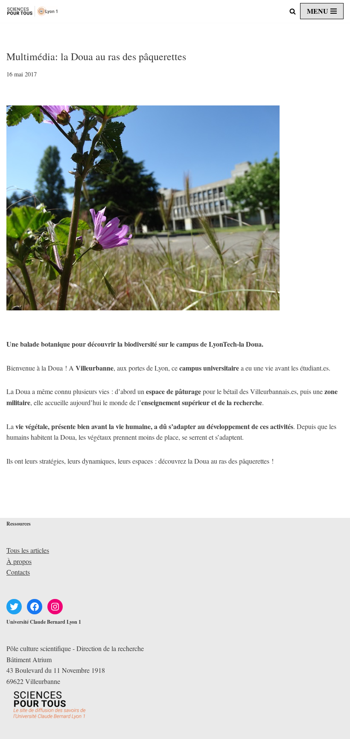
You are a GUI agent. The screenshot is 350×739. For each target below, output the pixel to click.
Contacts (18, 571)
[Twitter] (14, 606)
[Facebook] (34, 606)
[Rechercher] (292, 11)
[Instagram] (55, 606)
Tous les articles (27, 550)
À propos (19, 561)
